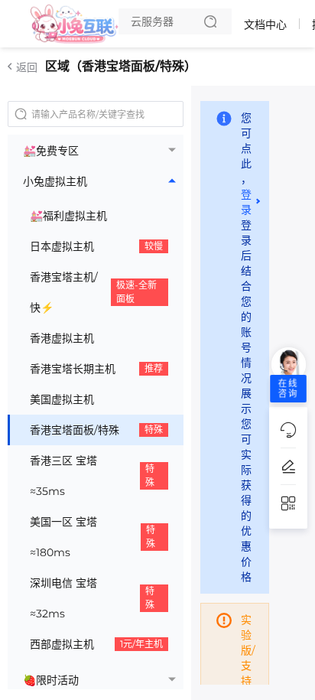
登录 (246, 202)
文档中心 (265, 24)
